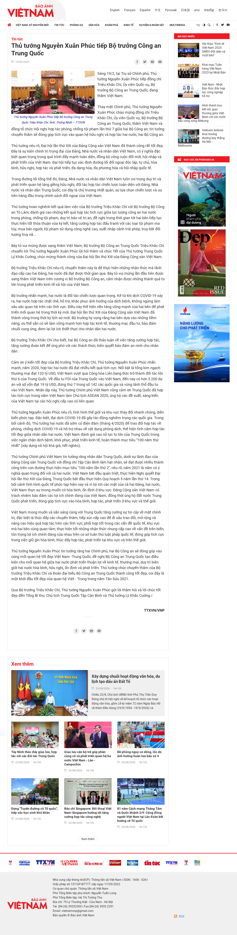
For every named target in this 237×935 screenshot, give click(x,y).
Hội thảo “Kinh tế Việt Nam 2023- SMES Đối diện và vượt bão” (213, 49)
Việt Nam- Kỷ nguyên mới (32, 25)
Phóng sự (76, 25)
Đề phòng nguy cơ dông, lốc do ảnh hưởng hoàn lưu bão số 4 (139, 754)
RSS (181, 916)
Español (145, 10)
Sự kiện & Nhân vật (151, 25)
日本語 (185, 10)
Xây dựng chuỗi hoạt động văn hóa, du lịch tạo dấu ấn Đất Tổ (126, 679)
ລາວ (197, 10)
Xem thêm (22, 664)
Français (129, 10)
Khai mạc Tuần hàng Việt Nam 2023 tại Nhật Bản (214, 68)
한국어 (222, 10)
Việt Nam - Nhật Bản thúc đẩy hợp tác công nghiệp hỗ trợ (213, 90)
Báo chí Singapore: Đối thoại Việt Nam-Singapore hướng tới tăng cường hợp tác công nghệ (87, 813)
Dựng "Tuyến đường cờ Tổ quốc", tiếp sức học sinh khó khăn (34, 810)
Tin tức (59, 25)
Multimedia (177, 25)
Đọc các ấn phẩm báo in (199, 159)
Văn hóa (94, 25)
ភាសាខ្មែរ (209, 10)
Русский (170, 10)
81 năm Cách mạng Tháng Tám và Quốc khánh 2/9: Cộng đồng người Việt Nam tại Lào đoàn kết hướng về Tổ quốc (140, 815)
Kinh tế (128, 25)
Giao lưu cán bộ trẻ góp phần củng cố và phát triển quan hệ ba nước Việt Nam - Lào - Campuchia (87, 758)
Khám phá (111, 25)
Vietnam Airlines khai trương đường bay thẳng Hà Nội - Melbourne (201, 137)
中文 (158, 10)
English (115, 10)
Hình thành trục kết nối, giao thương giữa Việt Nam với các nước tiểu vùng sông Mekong (202, 113)
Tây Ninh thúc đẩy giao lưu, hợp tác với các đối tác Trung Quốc (34, 754)
